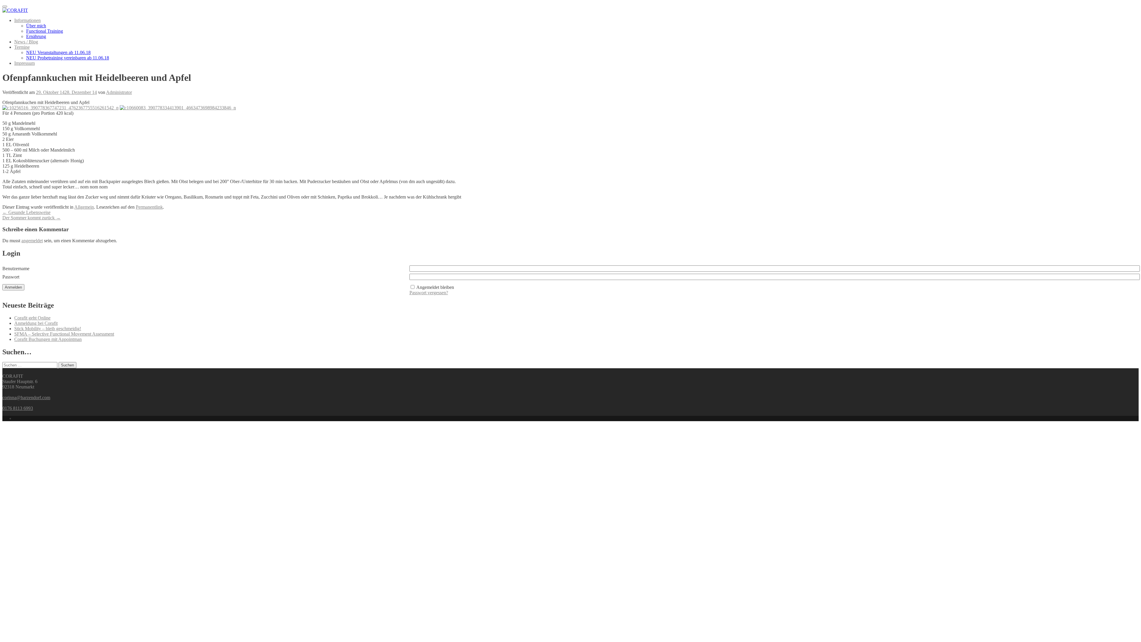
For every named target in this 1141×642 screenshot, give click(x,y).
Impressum (24, 63)
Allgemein (84, 207)
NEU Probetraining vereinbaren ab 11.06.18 (67, 57)
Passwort (10, 276)
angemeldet (32, 240)
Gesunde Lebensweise (26, 212)
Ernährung (36, 36)
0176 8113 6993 (17, 408)
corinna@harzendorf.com (26, 397)
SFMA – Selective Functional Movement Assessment (64, 333)
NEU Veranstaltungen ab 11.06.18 (58, 52)
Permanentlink (149, 207)
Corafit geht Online (32, 317)
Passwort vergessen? (428, 292)
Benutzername (15, 268)
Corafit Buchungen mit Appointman (48, 339)
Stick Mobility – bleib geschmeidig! (47, 328)
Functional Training (44, 31)
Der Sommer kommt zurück (31, 217)
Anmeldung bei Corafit (36, 323)
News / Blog (26, 41)
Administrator (119, 92)
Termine (22, 47)
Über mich (36, 25)
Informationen (27, 20)
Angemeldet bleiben (435, 287)
